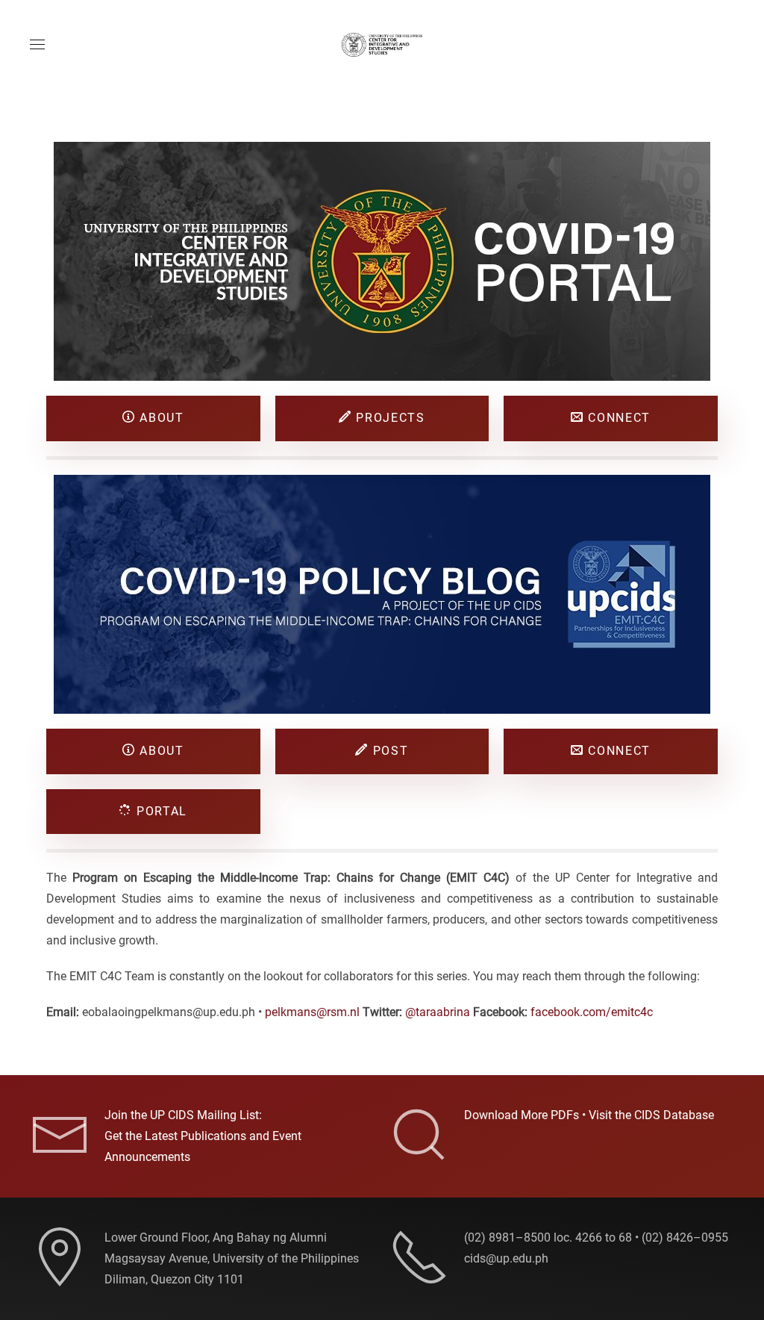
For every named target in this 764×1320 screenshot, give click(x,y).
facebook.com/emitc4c (591, 1012)
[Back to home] (382, 45)
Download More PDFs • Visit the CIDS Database (589, 1115)
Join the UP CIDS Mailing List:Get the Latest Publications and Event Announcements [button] (202, 1136)
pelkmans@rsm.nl (312, 1012)
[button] (37, 45)
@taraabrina (437, 1012)
